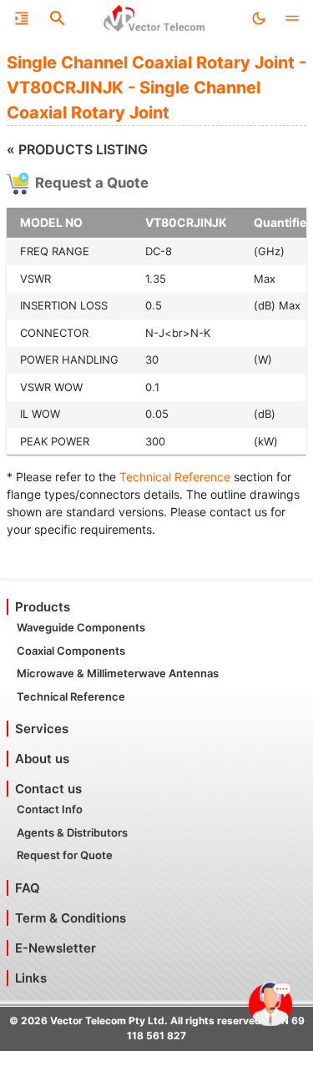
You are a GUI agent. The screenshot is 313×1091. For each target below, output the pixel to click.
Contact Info (50, 809)
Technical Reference (174, 477)
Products (42, 607)
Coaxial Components (71, 650)
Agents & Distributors (72, 832)
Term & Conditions (70, 918)
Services (41, 729)
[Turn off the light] (258, 18)
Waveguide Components (81, 627)
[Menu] (22, 18)
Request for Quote (65, 855)
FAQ (27, 888)
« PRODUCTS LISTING (77, 149)
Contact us (48, 789)
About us (42, 759)
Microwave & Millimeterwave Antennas (118, 673)
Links (31, 978)
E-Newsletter (55, 948)
